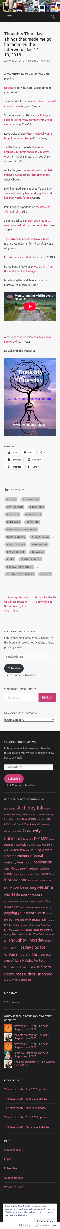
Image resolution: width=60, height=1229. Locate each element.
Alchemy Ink (17, 489)
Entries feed (11, 1168)
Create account (13, 1149)
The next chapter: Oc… (27, 1061)
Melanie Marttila (39, 61)
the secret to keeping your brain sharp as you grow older (26, 152)
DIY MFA (41, 838)
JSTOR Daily (47, 874)
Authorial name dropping (41, 814)
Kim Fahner (47, 880)
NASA (21, 901)
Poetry (47, 907)
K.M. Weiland (16, 880)
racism (49, 913)
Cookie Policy (20, 1215)
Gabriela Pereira (19, 849)
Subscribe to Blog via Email (20, 631)
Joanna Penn (33, 874)
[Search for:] (30, 697)
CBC (48, 818)
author (25, 814)
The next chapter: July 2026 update (25, 1089)
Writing (7, 980)
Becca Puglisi (10, 819)
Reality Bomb (12, 919)
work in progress (38, 954)
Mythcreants (31, 895)
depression (27, 839)
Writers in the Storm (20, 967)
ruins (10, 559)
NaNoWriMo (11, 901)
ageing (11, 499)
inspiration (33, 514)
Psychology (40, 544)
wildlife (45, 574)
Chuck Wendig (32, 824)
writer (7, 961)
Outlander (25, 907)
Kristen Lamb (12, 887)
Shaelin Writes (19, 930)
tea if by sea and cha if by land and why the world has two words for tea (29, 193)
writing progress (22, 979)
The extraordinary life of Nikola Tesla (26, 239)
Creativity (37, 507)
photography (16, 544)
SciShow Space (33, 925)
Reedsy (24, 919)
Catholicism (15, 507)
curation (13, 514)
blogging (41, 819)
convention (17, 831)
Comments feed (13, 1177)
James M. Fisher (23, 1052)
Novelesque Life (23, 1025)
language (13, 522)
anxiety (18, 815)
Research (38, 552)
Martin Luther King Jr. (22, 529)
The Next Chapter (22, 934)
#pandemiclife (10, 809)
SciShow (22, 925)
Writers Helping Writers (28, 960)
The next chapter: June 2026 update (25, 1098)
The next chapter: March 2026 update (26, 1126)
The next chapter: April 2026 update (25, 1117)
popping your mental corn (24, 913)
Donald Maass (11, 844)
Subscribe (14, 668)
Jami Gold (10, 868)
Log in (8, 1159)
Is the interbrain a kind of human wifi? (27, 257)
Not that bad (12, 87)
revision (50, 920)
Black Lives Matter (26, 819)
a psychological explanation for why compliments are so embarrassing (28, 120)
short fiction (33, 929)
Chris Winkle (13, 824)
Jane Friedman (29, 868)
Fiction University (30, 844)
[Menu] (9, 17)
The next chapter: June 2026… (31, 1027)
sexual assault (31, 559)
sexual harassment (20, 567)
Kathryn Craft (34, 880)
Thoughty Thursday (20, 574)
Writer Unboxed (38, 974)
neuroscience (16, 537)
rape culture (16, 552)
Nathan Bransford (34, 901)
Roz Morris (10, 925)
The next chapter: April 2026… (31, 1054)
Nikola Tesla (40, 537)
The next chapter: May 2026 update (25, 1107)
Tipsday (24, 947)
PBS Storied (36, 907)
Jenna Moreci (19, 874)
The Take (38, 934)
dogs (51, 839)
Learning (33, 522)
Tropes (21, 955)
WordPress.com (13, 1187)
